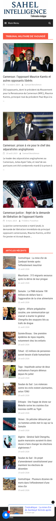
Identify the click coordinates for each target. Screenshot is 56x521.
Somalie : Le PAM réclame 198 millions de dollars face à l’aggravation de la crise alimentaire (35, 295)
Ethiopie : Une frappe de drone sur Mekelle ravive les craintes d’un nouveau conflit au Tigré (34, 405)
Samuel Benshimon (33, 84)
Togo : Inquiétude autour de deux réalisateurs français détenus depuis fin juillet (34, 370)
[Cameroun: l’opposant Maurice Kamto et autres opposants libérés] (28, 57)
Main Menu (13, 23)
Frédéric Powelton (30, 220)
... (3, 100)
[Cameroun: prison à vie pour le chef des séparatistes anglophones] (28, 125)
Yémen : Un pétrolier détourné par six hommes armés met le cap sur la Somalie (35, 423)
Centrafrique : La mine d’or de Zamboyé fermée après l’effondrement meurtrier (32, 262)
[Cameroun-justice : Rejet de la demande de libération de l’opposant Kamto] (28, 193)
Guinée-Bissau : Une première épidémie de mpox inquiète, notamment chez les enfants (32, 337)
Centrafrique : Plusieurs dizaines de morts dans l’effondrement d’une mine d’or (35, 483)
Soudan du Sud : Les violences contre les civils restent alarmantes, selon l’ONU (35, 388)
